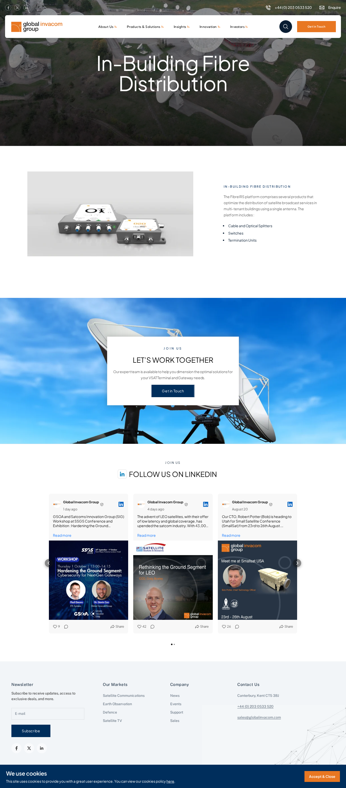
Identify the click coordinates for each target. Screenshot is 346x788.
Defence (110, 712)
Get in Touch (173, 391)
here (170, 781)
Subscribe (31, 730)
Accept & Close (322, 776)
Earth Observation (117, 704)
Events (175, 704)
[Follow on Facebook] (8, 8)
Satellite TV (112, 721)
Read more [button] (62, 535)
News (175, 696)
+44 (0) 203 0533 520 (255, 706)
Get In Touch (316, 26)
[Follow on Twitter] (17, 8)
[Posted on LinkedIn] (121, 504)
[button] (49, 563)
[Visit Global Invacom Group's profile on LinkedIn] (57, 504)
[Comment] (64, 626)
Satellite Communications (124, 696)
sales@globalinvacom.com (259, 717)
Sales (174, 721)
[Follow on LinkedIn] (26, 8)
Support (176, 712)
